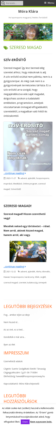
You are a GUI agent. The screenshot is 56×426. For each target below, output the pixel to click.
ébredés (46, 271)
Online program (30, 183)
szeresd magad (11, 282)
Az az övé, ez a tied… (14, 329)
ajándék (31, 178)
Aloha (38, 271)
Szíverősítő (16, 189)
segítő (43, 277)
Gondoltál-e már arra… (15, 337)
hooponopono (42, 178)
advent (23, 178)
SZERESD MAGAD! (18, 205)
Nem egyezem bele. (41, 421)
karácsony (29, 277)
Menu (51, 3)
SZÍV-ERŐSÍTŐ (15, 59)
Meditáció (17, 183)
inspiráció (8, 183)
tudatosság (32, 282)
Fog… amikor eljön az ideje (17, 314)
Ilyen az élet (9, 344)
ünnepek (42, 282)
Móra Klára (28, 11)
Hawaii (7, 277)
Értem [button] (25, 421)
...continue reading (15, 173)
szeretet (22, 282)
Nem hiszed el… (11, 322)
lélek (37, 277)
